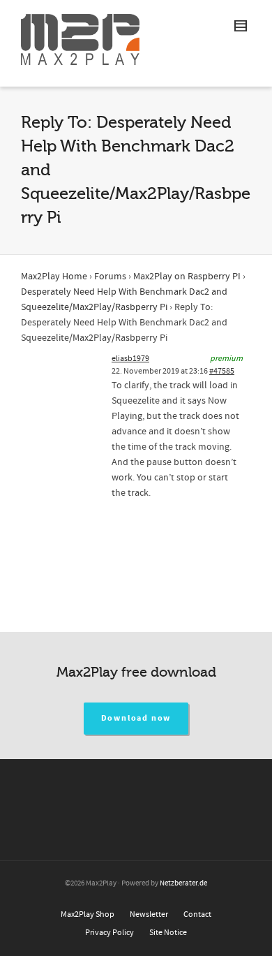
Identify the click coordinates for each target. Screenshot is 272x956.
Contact (197, 914)
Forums (110, 276)
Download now (136, 718)
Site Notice (168, 932)
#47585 (221, 371)
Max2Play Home (54, 276)
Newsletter (149, 914)
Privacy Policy (109, 932)
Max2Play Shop (87, 914)
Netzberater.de (183, 883)
